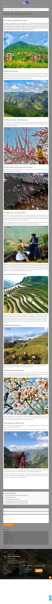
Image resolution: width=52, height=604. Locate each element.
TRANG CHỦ (6, 532)
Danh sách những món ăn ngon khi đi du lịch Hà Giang (16, 501)
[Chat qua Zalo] (50, 596)
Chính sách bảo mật (23, 571)
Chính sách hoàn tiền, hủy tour (25, 569)
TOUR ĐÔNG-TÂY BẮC (8, 535)
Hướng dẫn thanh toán (24, 568)
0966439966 (16, 556)
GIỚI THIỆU (6, 541)
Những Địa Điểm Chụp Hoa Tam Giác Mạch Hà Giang (16, 502)
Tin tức (4, 568)
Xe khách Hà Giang (7, 571)
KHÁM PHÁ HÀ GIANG (8, 537)
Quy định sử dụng (23, 572)
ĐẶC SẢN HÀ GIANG (8, 539)
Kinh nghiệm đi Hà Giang (10, 497)
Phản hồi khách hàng (7, 572)
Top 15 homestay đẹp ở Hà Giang (12, 499)
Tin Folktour (5, 569)
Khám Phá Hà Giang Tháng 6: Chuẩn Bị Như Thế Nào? (16, 495)
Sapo (38, 577)
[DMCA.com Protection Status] (38, 570)
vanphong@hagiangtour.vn (16, 562)
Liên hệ (20, 574)
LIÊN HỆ (5, 543)
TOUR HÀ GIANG (7, 534)
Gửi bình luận (8, 524)
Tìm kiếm (5, 574)
